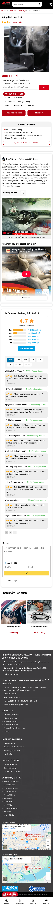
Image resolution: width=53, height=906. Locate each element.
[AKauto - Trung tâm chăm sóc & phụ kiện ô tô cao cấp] (6, 4)
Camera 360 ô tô (9, 795)
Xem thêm (26, 298)
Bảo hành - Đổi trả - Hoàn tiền (14, 747)
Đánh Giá (17, 22)
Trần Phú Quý (43, 894)
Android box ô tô (9, 785)
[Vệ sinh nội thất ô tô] (13, 612)
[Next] (50, 617)
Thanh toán (8, 754)
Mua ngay (39, 113)
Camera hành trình (10, 792)
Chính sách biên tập (10, 721)
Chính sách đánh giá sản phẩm (14, 728)
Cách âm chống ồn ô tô (39, 627)
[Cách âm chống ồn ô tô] (39, 612)
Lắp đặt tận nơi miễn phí (12, 771)
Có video (18, 364)
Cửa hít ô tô (7, 812)
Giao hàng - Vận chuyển (12, 750)
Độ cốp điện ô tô (9, 815)
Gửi (26, 573)
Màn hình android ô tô (11, 781)
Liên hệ (6, 731)
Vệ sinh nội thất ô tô (13, 627)
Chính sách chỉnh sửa (11, 725)
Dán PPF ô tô (8, 805)
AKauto (6, 903)
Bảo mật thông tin (10, 743)
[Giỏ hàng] (50, 4)
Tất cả (10, 360)
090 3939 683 (14, 674)
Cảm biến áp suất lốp (11, 808)
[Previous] (3, 617)
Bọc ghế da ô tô (9, 798)
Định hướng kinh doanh (12, 714)
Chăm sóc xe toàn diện (17, 11)
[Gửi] (39, 4)
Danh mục (33, 903)
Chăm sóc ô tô (8, 802)
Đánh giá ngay (26, 349)
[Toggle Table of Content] (21, 193)
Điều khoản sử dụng (10, 718)
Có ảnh (28, 364)
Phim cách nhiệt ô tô (11, 788)
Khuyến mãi (20, 903)
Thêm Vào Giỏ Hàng (14, 113)
